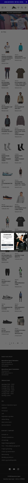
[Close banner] (26, 2)
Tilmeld (7, 245)
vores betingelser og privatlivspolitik (6, 248)
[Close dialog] (26, 233)
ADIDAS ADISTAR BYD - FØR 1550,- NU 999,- (14, 2)
